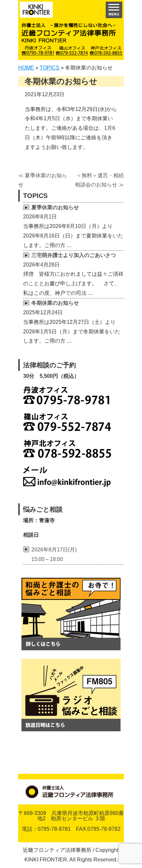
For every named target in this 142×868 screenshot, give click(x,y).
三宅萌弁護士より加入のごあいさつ (73, 255)
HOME (26, 67)
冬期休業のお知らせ (55, 303)
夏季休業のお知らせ (55, 207)
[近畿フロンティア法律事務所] (36, 11)
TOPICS (49, 67)
